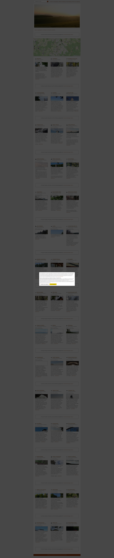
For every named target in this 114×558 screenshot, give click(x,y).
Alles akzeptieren (53, 284)
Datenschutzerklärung (60, 276)
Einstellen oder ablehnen (45, 284)
